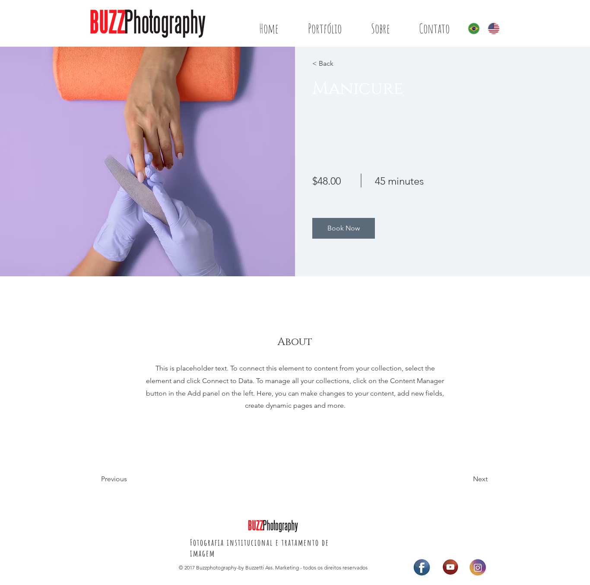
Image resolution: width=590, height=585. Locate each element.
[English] (491, 28)
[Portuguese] (471, 28)
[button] (343, 228)
